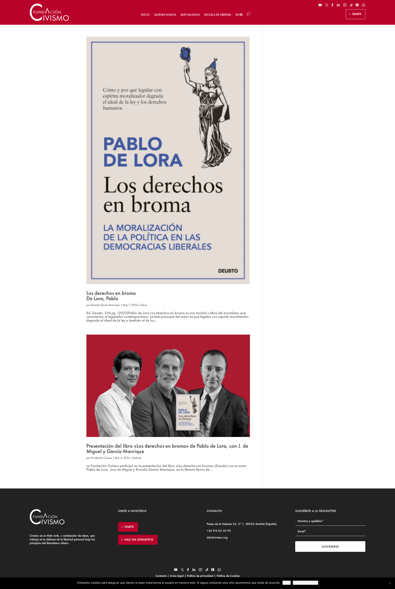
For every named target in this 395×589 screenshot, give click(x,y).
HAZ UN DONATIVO (138, 539)
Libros (143, 305)
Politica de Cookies (305, 582)
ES (241, 14)
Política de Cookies (228, 576)
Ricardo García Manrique (105, 305)
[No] (390, 583)
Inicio (145, 14)
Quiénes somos (165, 14)
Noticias (137, 458)
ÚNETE (356, 14)
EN (237, 14)
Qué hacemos (190, 14)
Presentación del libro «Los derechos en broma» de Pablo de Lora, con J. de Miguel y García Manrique (167, 448)
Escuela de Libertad (217, 14)
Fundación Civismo (101, 458)
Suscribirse (330, 547)
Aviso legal (177, 576)
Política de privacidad (200, 576)
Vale (286, 582)
